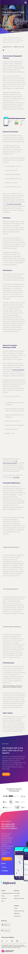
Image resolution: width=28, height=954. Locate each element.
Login (2, 901)
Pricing (2, 895)
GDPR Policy (17, 913)
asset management (18, 369)
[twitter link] (8, 941)
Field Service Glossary (19, 898)
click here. (16, 477)
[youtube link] (18, 941)
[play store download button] (7, 930)
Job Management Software (7, 893)
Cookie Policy (17, 916)
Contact (15, 908)
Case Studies (17, 893)
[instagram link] (13, 941)
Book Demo (6, 774)
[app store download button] (7, 924)
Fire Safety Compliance (14, 204)
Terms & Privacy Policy (19, 910)
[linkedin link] (3, 941)
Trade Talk (16, 895)
